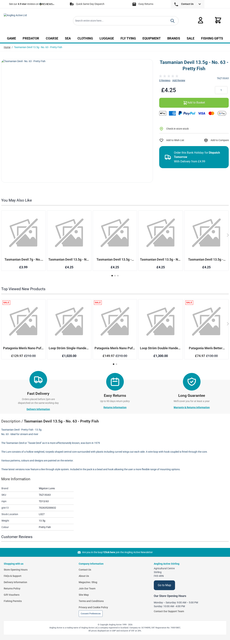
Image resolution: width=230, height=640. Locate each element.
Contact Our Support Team (169, 611)
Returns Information (115, 407)
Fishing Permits (13, 601)
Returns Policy (12, 588)
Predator (31, 38)
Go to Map (164, 585)
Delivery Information (38, 409)
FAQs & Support (12, 575)
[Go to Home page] (29, 20)
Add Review (178, 80)
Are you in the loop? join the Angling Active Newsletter (117, 552)
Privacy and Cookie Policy (93, 607)
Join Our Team (87, 588)
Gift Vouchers (11, 594)
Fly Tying (128, 38)
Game (11, 38)
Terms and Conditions (91, 601)
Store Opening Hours (15, 569)
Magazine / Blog (88, 582)
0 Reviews (164, 80)
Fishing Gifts (212, 38)
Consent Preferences (91, 613)
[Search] (172, 20)
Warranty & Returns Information (192, 407)
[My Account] (200, 20)
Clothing (85, 38)
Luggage (107, 38)
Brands (173, 38)
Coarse (52, 38)
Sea (68, 38)
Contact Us (85, 569)
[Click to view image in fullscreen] (77, 120)
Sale (190, 38)
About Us (84, 575)
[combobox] (126, 20)
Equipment (151, 38)
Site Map (84, 594)
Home (7, 47)
